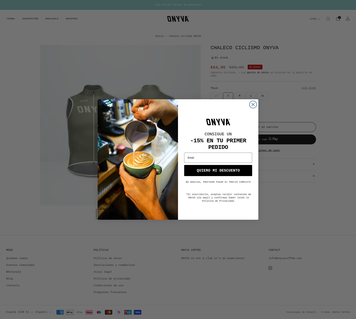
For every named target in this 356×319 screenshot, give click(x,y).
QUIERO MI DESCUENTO (218, 170)
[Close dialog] (253, 104)
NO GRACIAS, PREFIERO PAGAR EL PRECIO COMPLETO (218, 182)
